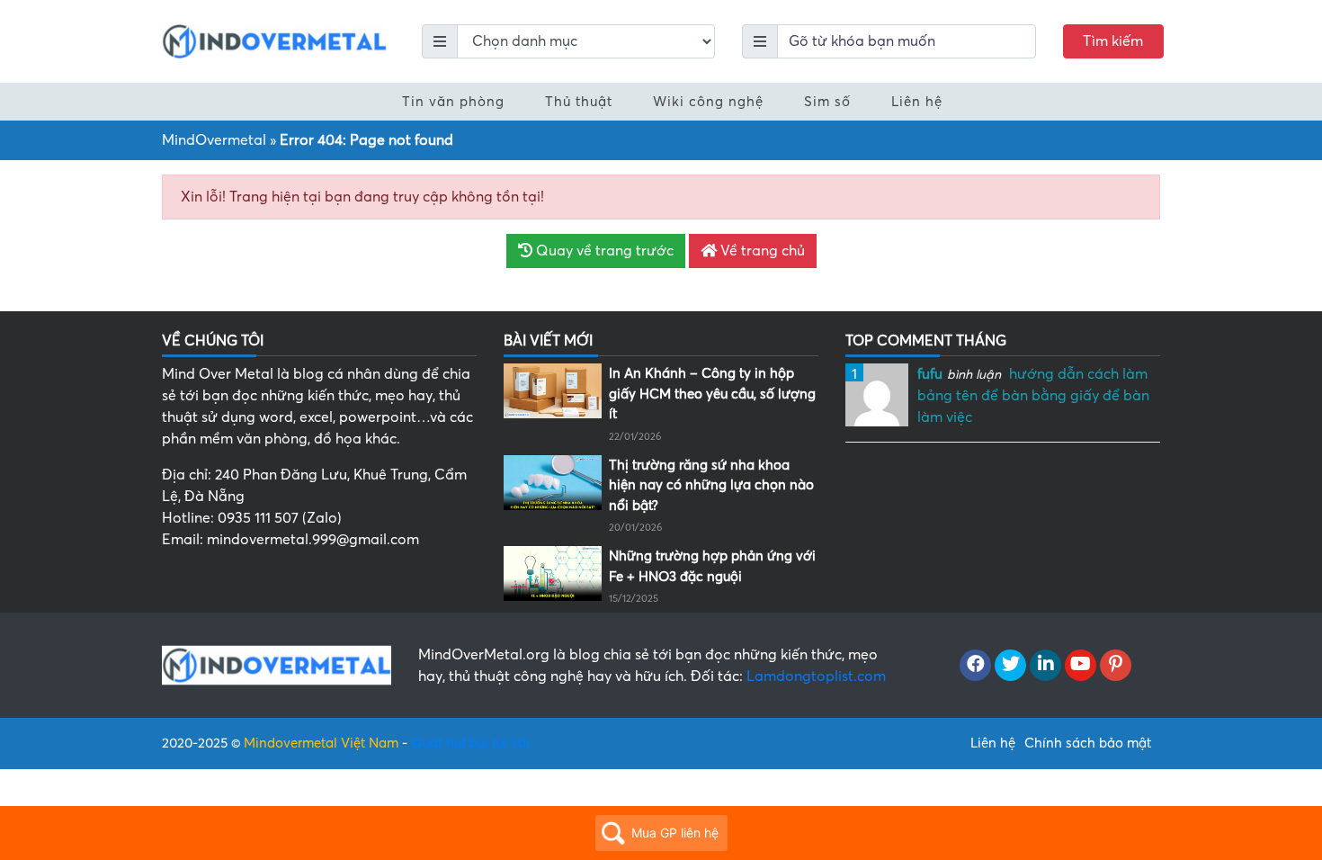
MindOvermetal (214, 140)
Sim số (827, 101)
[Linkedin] (1045, 666)
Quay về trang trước (603, 251)
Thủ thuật (578, 101)
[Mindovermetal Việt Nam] (274, 40)
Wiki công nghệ (708, 101)
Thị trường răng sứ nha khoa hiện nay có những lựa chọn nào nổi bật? (711, 485)
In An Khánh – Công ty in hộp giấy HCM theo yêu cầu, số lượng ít (712, 393)
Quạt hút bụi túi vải (470, 743)
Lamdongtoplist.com (816, 676)
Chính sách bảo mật (1087, 743)
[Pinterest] (1115, 666)
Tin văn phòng (453, 101)
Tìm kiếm (1113, 41)
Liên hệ (916, 101)
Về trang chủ (761, 251)
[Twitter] (1010, 666)
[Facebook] (975, 666)
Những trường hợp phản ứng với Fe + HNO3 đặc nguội (712, 566)
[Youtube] (1080, 666)
